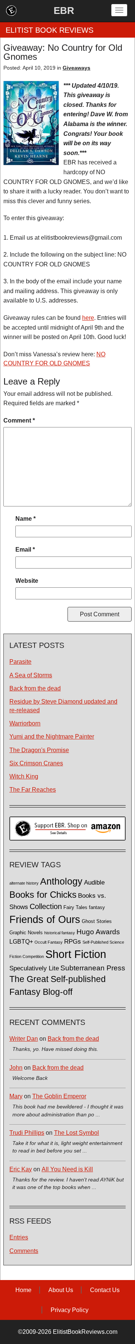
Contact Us (105, 1290)
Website (26, 581)
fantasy (97, 907)
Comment (19, 420)
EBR (64, 10)
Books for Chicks (42, 894)
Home (23, 1290)
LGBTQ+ (21, 941)
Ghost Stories (97, 921)
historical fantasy (59, 932)
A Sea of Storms (30, 675)
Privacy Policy (69, 1310)
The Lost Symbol (76, 1133)
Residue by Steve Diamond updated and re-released (63, 705)
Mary (15, 1096)
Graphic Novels (26, 932)
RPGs (72, 941)
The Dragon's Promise (39, 750)
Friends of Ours (44, 919)
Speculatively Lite (34, 968)
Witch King (23, 776)
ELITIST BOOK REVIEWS (49, 30)
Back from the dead (35, 688)
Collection (46, 906)
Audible (94, 882)
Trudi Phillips (26, 1133)
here (88, 318)
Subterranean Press (92, 968)
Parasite (20, 661)
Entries (18, 1237)
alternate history (24, 883)
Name (25, 518)
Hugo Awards (98, 932)
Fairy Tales (75, 907)
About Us (60, 1290)
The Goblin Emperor (59, 1096)
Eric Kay (20, 1169)
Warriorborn (24, 723)
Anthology (61, 881)
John (15, 1067)
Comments (23, 1251)
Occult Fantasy (48, 942)
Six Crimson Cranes (36, 763)
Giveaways (76, 68)
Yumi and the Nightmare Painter (51, 736)
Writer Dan (23, 1038)
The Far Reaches (32, 789)
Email (25, 549)
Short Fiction (75, 954)
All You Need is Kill (67, 1169)
